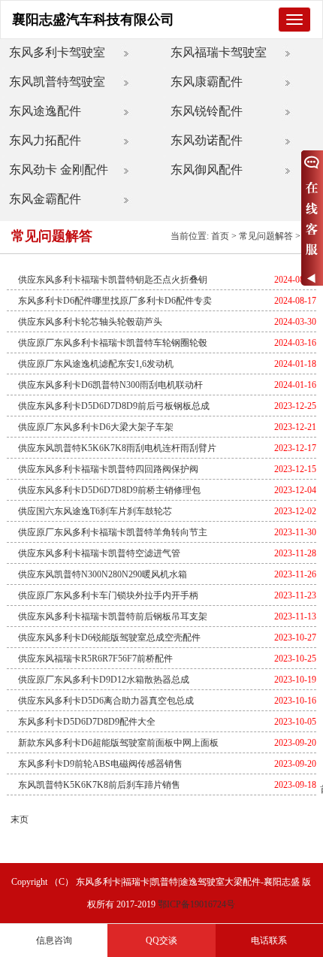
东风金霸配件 (45, 198)
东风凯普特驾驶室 (57, 81)
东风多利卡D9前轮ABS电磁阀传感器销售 (100, 764)
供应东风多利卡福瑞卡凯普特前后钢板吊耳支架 (112, 616)
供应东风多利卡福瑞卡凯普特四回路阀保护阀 (108, 469)
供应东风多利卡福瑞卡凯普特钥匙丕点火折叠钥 (112, 279)
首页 (220, 236)
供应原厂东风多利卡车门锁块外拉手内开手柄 (108, 595)
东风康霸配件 (207, 81)
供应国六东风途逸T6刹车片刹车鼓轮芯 (95, 511)
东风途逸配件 (45, 110)
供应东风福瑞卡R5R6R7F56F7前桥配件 (95, 658)
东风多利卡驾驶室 (57, 52)
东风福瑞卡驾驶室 (219, 52)
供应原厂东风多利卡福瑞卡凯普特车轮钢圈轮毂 (112, 343)
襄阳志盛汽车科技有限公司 (93, 19)
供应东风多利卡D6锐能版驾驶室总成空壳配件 (109, 637)
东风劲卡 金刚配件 (58, 169)
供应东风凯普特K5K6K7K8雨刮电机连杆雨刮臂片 (117, 448)
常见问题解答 (266, 236)
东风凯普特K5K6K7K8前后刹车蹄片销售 (99, 785)
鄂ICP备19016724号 (196, 904)
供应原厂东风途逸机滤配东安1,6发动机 (96, 364)
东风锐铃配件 (207, 110)
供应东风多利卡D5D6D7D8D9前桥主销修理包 (109, 490)
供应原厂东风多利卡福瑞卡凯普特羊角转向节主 (112, 532)
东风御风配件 (207, 169)
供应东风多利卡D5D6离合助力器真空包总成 (106, 700)
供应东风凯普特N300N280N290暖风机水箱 (102, 574)
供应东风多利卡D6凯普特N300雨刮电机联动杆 (110, 385)
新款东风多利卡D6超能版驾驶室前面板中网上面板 (118, 742)
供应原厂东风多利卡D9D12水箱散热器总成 (103, 679)
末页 (20, 819)
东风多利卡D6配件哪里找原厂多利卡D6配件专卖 (115, 300)
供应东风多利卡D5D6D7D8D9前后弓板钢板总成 (114, 406)
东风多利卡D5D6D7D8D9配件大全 (86, 721)
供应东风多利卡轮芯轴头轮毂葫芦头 (90, 321)
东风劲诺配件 (207, 140)
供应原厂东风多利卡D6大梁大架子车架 (96, 427)
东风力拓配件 (45, 140)
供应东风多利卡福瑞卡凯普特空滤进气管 (99, 553)
